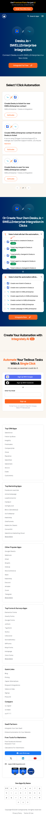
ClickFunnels (9, 521)
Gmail (7, 559)
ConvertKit (8, 529)
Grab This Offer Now (23, 9)
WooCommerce (10, 571)
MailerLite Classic (11, 525)
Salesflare (8, 460)
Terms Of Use (28, 813)
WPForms (8, 644)
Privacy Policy (17, 813)
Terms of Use (26, 407)
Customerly (9, 476)
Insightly (8, 440)
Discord (7, 582)
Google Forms (10, 620)
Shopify (7, 563)
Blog (6, 673)
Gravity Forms (9, 616)
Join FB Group (24, 753)
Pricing (7, 677)
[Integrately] (4, 16)
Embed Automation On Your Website (17, 732)
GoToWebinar (9, 514)
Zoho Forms (9, 655)
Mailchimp (8, 518)
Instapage (8, 651)
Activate (10, 115)
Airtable (7, 586)
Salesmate (8, 464)
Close (7, 452)
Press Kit (8, 697)
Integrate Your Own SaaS (13, 728)
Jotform (7, 624)
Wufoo (7, 632)
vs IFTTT (8, 714)
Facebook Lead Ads (12, 490)
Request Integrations (12, 685)
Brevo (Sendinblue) (11, 510)
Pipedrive (8, 456)
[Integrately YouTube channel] (35, 758)
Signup (7, 693)
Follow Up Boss (10, 436)
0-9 (6, 788)
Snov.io (7, 468)
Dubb (7, 472)
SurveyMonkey (10, 640)
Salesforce (9, 433)
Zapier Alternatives (11, 681)
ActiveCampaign (10, 494)
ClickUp (7, 567)
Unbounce (8, 636)
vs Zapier (8, 706)
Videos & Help (10, 689)
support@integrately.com (16, 764)
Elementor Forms (11, 612)
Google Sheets (10, 551)
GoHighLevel (9, 506)
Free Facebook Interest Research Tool (13, 743)
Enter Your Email (10, 391)
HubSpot (8, 502)
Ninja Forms (9, 647)
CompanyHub (9, 448)
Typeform (8, 628)
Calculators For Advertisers (14, 748)
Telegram (8, 594)
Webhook (8, 555)
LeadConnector (10, 498)
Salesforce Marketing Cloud (14, 533)
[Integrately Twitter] (11, 758)
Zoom (7, 590)
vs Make (8, 710)
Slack (6, 575)
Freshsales (9, 444)
